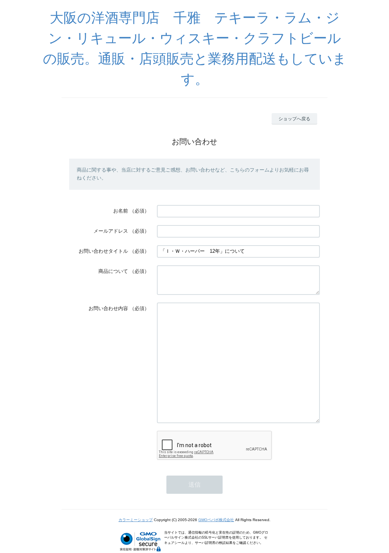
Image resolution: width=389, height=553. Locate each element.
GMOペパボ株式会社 (216, 520)
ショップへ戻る (294, 118)
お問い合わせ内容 (108, 308)
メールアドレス (110, 231)
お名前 (120, 211)
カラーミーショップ (136, 520)
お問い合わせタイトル (103, 251)
